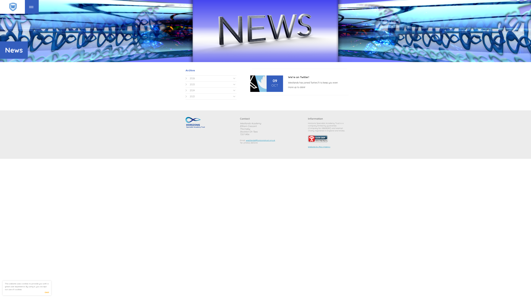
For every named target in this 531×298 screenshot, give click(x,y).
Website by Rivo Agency (319, 147)
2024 (192, 90)
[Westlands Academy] (13, 7)
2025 (192, 84)
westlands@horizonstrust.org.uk (260, 140)
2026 (192, 78)
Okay (47, 292)
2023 (192, 96)
